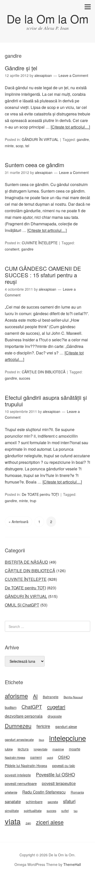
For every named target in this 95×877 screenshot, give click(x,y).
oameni (36, 757)
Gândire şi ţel (21, 68)
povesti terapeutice (59, 783)
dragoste (55, 716)
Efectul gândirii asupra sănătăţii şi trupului (46, 401)
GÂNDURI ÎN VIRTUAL (40, 139)
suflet (65, 810)
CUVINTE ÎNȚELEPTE (40, 242)
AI (35, 696)
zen (28, 823)
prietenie (11, 792)
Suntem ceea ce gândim (34, 165)
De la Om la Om (47, 18)
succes (24, 378)
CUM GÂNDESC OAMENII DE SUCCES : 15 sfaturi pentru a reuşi (43, 275)
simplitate (12, 810)
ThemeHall (72, 864)
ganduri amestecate (19, 739)
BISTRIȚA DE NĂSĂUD (26, 562)
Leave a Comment (73, 75)
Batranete (51, 696)
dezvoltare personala (24, 716)
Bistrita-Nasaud (73, 697)
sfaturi (69, 801)
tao (76, 811)
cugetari (56, 706)
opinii (50, 757)
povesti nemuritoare (21, 783)
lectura (23, 748)
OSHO (64, 757)
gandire (83, 139)
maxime (58, 749)
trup (33, 500)
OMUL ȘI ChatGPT (22, 605)
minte (9, 145)
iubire (9, 749)
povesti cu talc (63, 765)
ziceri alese (50, 822)
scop (19, 145)
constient (12, 249)
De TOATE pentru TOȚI (40, 494)
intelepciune (67, 738)
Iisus (41, 740)
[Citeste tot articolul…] (70, 127)
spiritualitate (33, 810)
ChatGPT (32, 706)
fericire (43, 726)
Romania (77, 792)
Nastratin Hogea (15, 757)
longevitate (40, 749)
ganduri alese (66, 726)
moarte (74, 748)
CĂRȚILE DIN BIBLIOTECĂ (43, 371)
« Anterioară (18, 521)
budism (10, 707)
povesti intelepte (18, 774)
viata (13, 821)
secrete (53, 801)
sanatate (13, 801)
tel (27, 145)
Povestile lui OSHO (55, 774)
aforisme (16, 695)
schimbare (34, 801)
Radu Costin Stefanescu (44, 792)
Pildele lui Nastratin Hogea (26, 765)
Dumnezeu (18, 726)
